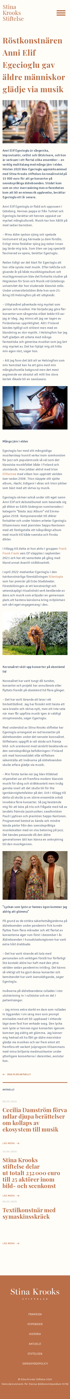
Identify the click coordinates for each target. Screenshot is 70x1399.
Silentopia (56, 577)
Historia (35, 1334)
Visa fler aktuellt (19, 1074)
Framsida (35, 1314)
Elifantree (9, 474)
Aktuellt (35, 1344)
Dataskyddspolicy (35, 1363)
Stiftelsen (35, 1354)
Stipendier (35, 1324)
